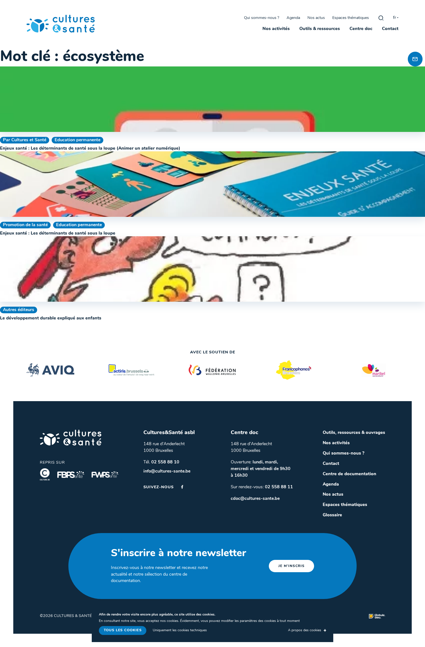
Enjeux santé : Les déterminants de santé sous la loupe (57, 233)
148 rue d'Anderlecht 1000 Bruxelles (164, 447)
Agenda (293, 18)
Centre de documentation (349, 474)
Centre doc (360, 29)
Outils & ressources (319, 29)
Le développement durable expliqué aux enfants (50, 318)
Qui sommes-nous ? (261, 18)
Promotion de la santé (25, 225)
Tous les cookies (123, 630)
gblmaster (381, 18)
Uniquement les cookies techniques (180, 630)
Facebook (182, 487)
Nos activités (276, 29)
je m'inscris (291, 566)
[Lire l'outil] (212, 99)
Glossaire (332, 515)
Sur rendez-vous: (262, 487)
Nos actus (316, 18)
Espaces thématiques (350, 18)
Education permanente (77, 140)
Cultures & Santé (70, 438)
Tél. (161, 462)
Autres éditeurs (18, 310)
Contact (390, 29)
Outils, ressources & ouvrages (354, 433)
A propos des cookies (304, 630)
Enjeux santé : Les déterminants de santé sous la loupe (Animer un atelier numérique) (90, 148)
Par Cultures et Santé (24, 140)
